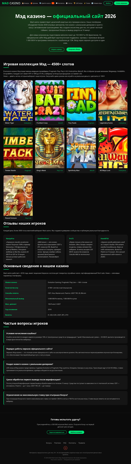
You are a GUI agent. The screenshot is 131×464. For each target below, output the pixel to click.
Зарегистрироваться (56, 432)
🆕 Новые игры (96, 3)
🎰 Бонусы (25, 3)
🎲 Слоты (69, 3)
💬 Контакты (60, 3)
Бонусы (49, 443)
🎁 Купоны (34, 3)
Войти (108, 3)
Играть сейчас (56, 49)
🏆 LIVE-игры (78, 3)
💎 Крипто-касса (46, 3)
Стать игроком (121, 3)
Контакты (72, 443)
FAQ (64, 443)
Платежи (57, 443)
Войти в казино (76, 432)
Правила (81, 443)
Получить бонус (74, 49)
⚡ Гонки (87, 3)
